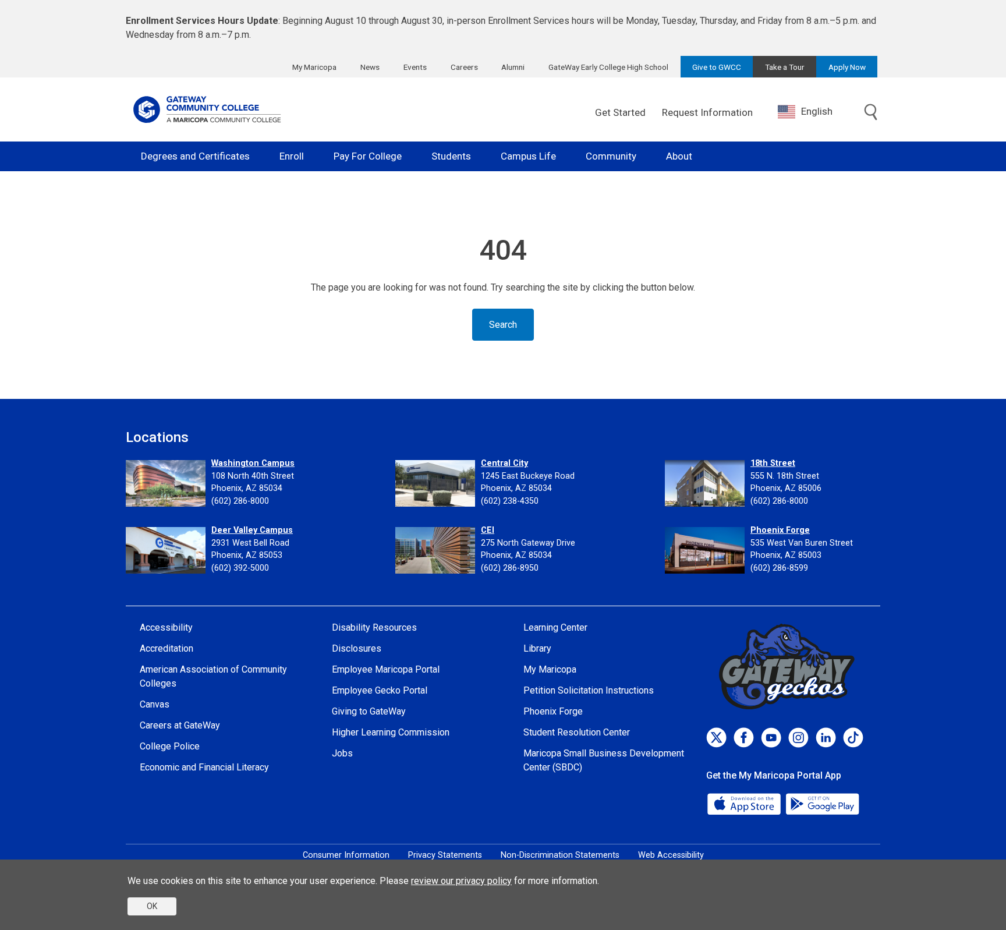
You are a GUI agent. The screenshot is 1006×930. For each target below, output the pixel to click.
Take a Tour (785, 67)
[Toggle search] (871, 113)
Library (537, 648)
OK (152, 906)
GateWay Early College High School (608, 67)
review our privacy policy (461, 880)
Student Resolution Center (576, 732)
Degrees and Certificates (195, 156)
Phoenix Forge (780, 530)
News (370, 67)
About (679, 156)
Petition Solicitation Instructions (588, 690)
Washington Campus (253, 463)
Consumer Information (346, 855)
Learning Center (555, 627)
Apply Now (847, 67)
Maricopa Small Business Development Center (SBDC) (603, 760)
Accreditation (166, 648)
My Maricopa (314, 67)
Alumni (513, 67)
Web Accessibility (671, 855)
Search (503, 324)
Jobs (342, 753)
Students (451, 156)
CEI (487, 530)
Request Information (707, 112)
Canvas (154, 704)
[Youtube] (771, 737)
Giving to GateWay (369, 711)
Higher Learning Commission (390, 732)
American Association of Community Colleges (213, 676)
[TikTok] (853, 737)
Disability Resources (374, 627)
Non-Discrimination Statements (560, 855)
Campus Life (528, 156)
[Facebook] (744, 737)
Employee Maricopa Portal (386, 669)
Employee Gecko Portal (379, 690)
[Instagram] (798, 737)
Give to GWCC (716, 67)
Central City (504, 463)
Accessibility (166, 627)
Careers (464, 67)
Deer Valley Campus (252, 530)
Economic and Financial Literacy (204, 767)
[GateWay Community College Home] (207, 109)
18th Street (772, 463)
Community (611, 156)
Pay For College (368, 156)
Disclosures (356, 648)
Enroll (291, 156)
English (817, 111)
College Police (170, 746)
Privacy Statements (445, 855)
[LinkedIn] (826, 737)
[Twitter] (716, 737)
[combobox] (814, 111)
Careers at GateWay (180, 725)
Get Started (620, 112)
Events (415, 67)
